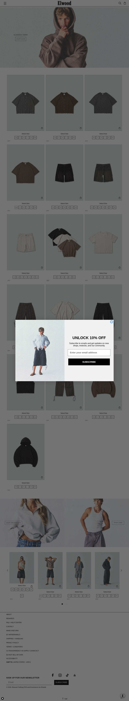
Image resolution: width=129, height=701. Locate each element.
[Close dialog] (111, 322)
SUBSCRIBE (89, 362)
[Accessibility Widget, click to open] (2, 698)
